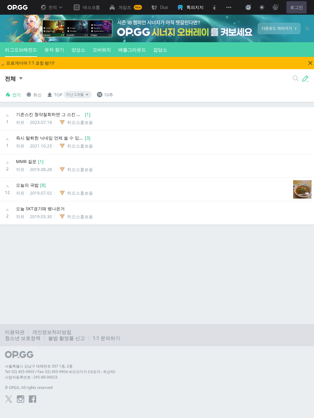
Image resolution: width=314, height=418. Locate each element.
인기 (16, 95)
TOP (58, 95)
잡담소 (160, 50)
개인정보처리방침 (51, 332)
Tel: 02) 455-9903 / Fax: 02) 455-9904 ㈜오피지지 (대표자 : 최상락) (60, 371)
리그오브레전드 (21, 50)
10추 (108, 95)
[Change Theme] (262, 7)
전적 (52, 7)
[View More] (229, 7)
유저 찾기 (54, 50)
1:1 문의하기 (106, 338)
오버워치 (102, 50)
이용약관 (15, 332)
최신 (37, 95)
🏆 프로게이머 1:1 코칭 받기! (27, 63)
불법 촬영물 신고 (66, 338)
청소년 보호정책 (22, 338)
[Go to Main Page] (17, 7)
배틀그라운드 (132, 50)
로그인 (296, 7)
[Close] (307, 28)
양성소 (78, 50)
